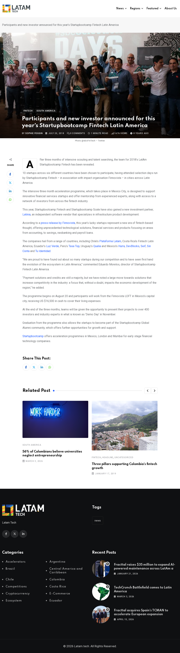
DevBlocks (132, 246)
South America (31, 445)
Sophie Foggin (34, 133)
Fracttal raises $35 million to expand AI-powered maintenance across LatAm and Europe (145, 568)
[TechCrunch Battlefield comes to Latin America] (101, 591)
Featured (152, 8)
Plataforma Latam (110, 241)
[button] (147, 390)
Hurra (121, 246)
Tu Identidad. (43, 251)
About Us (171, 8)
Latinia (26, 214)
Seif (143, 246)
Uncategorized (123, 457)
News (120, 8)
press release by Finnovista (58, 223)
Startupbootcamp (33, 336)
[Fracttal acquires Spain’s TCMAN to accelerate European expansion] (101, 614)
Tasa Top (74, 246)
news (98, 520)
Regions (135, 8)
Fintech (96, 457)
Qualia (97, 246)
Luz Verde (52, 246)
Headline (107, 457)
